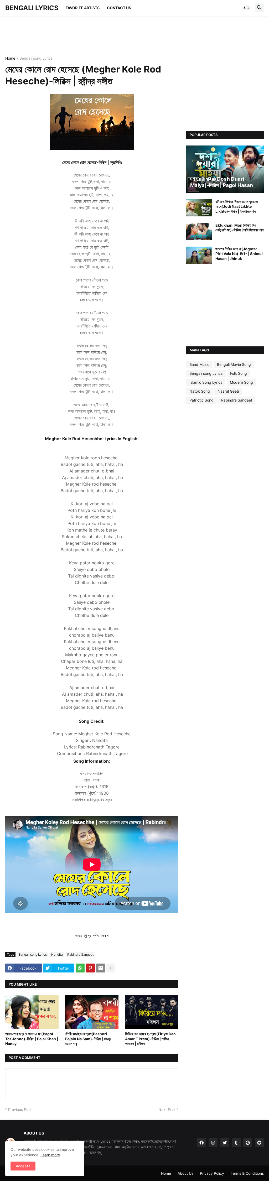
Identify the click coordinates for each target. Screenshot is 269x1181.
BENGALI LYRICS (31, 8)
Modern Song (241, 382)
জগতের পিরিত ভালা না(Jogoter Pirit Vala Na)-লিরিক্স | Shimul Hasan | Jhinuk (239, 254)
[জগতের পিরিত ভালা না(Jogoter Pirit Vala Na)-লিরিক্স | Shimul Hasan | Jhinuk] (199, 255)
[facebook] (201, 1142)
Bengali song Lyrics (36, 58)
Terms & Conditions (247, 1173)
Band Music (199, 364)
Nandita (57, 954)
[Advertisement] (100, 35)
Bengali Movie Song (234, 364)
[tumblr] (236, 1142)
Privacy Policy (212, 1173)
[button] (246, 8)
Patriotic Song (201, 400)
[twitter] (224, 1142)
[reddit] (259, 1142)
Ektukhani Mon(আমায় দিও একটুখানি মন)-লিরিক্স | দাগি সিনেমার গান (239, 227)
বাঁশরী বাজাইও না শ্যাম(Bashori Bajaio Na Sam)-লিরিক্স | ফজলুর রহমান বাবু (88, 1038)
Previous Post (20, 1109)
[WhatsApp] (80, 968)
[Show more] (110, 968)
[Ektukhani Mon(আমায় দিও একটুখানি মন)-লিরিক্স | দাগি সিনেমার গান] (199, 231)
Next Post (166, 1109)
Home (10, 58)
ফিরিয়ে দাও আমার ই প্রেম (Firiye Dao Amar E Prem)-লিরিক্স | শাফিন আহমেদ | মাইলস (150, 1038)
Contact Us (119, 8)
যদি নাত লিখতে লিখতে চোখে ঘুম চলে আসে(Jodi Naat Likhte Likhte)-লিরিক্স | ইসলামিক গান (236, 206)
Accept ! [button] (23, 1166)
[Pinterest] (90, 968)
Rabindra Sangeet (80, 954)
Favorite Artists (83, 8)
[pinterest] (247, 1142)
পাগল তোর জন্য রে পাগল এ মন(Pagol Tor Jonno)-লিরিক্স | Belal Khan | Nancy (31, 1038)
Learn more (50, 1155)
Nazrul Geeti (228, 391)
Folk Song (238, 373)
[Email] (100, 968)
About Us (185, 1173)
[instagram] (213, 1142)
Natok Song (199, 391)
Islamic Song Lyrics (205, 382)
